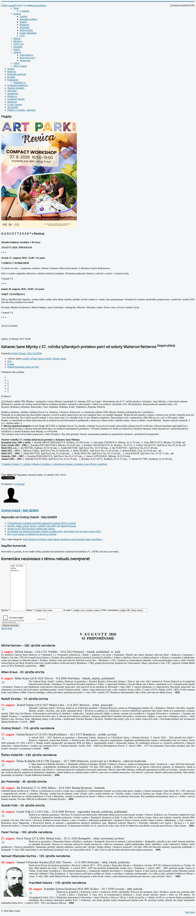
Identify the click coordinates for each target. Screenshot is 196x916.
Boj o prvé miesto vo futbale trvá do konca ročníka (31, 534)
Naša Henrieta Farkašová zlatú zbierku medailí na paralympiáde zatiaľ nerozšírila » (63, 539)
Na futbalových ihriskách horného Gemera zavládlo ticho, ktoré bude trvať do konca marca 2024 (54, 531)
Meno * (30, 610)
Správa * (5, 610)
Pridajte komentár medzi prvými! (23, 367)
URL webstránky (110, 610)
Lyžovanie (20, 484)
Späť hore (190, 912)
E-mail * (68, 610)
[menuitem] (39, 5)
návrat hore (6, 628)
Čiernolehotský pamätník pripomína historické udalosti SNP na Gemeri (41, 523)
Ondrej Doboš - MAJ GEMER (27, 353)
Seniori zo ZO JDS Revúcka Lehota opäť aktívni (31, 528)
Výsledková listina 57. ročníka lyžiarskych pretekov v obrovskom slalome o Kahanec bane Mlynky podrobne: (54, 464)
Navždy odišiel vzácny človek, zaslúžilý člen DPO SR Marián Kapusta (41, 526)
